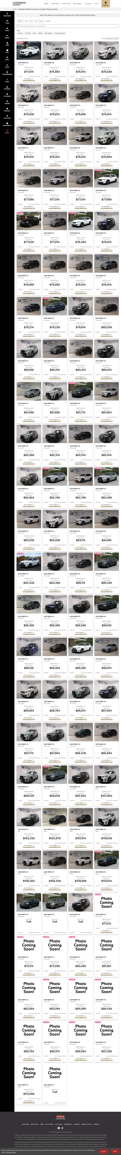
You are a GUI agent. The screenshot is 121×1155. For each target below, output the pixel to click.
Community (68, 1124)
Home (46, 4)
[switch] (20, 33)
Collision (88, 4)
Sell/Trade (77, 4)
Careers (77, 1124)
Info (96, 3)
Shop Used (66, 3)
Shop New (55, 3)
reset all (48, 21)
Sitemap (96, 1124)
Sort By (103, 38)
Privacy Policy (86, 1124)
